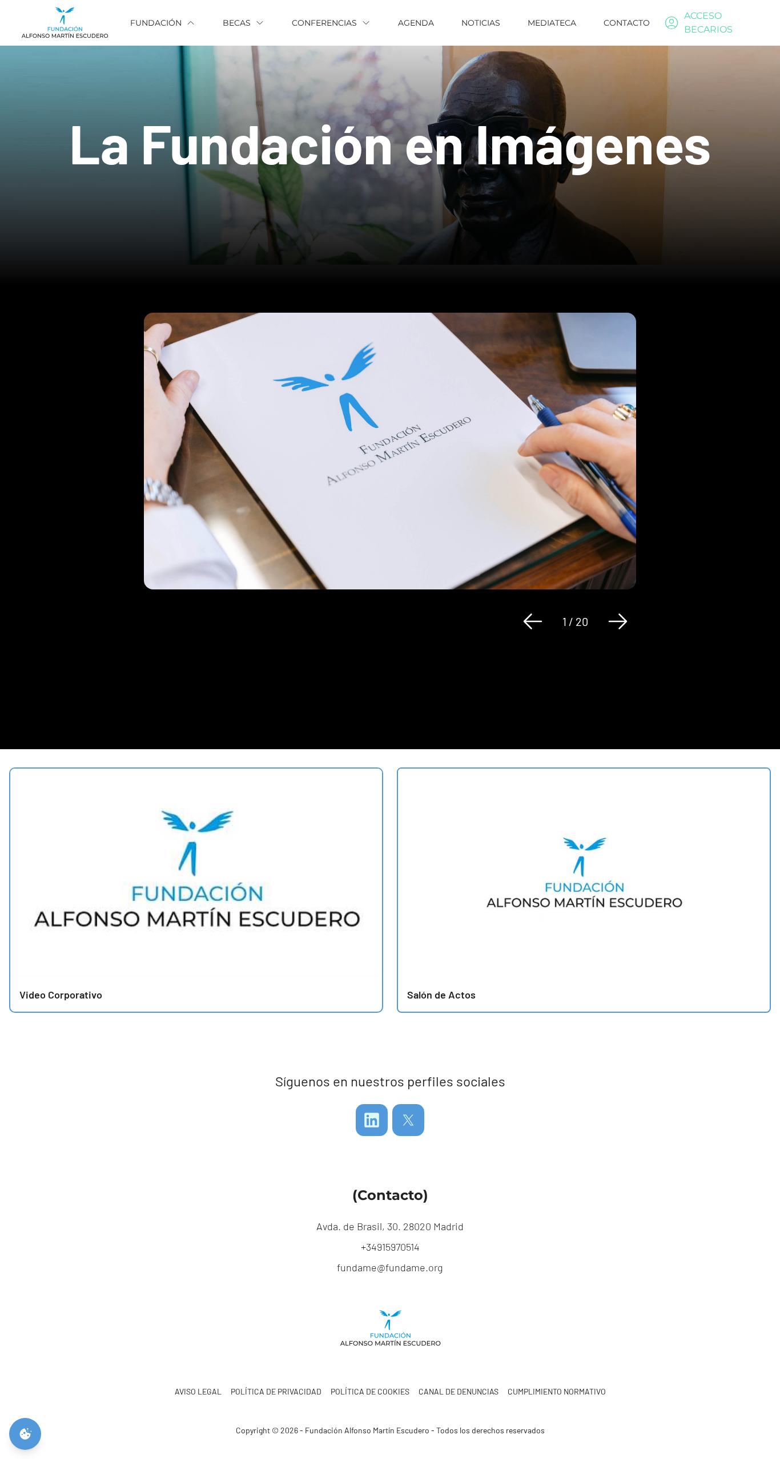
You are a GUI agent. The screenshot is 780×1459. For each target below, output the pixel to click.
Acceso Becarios (708, 22)
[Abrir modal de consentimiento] (25, 1434)
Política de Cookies (370, 1391)
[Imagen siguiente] (618, 621)
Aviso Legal (198, 1391)
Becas (237, 23)
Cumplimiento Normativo (557, 1391)
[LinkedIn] (372, 1120)
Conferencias (324, 23)
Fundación (156, 23)
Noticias (480, 23)
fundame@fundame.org (390, 1267)
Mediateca (552, 23)
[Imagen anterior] (532, 621)
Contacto (627, 23)
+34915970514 (390, 1246)
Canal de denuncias (458, 1391)
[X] (408, 1120)
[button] (584, 890)
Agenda (416, 23)
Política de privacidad (276, 1391)
